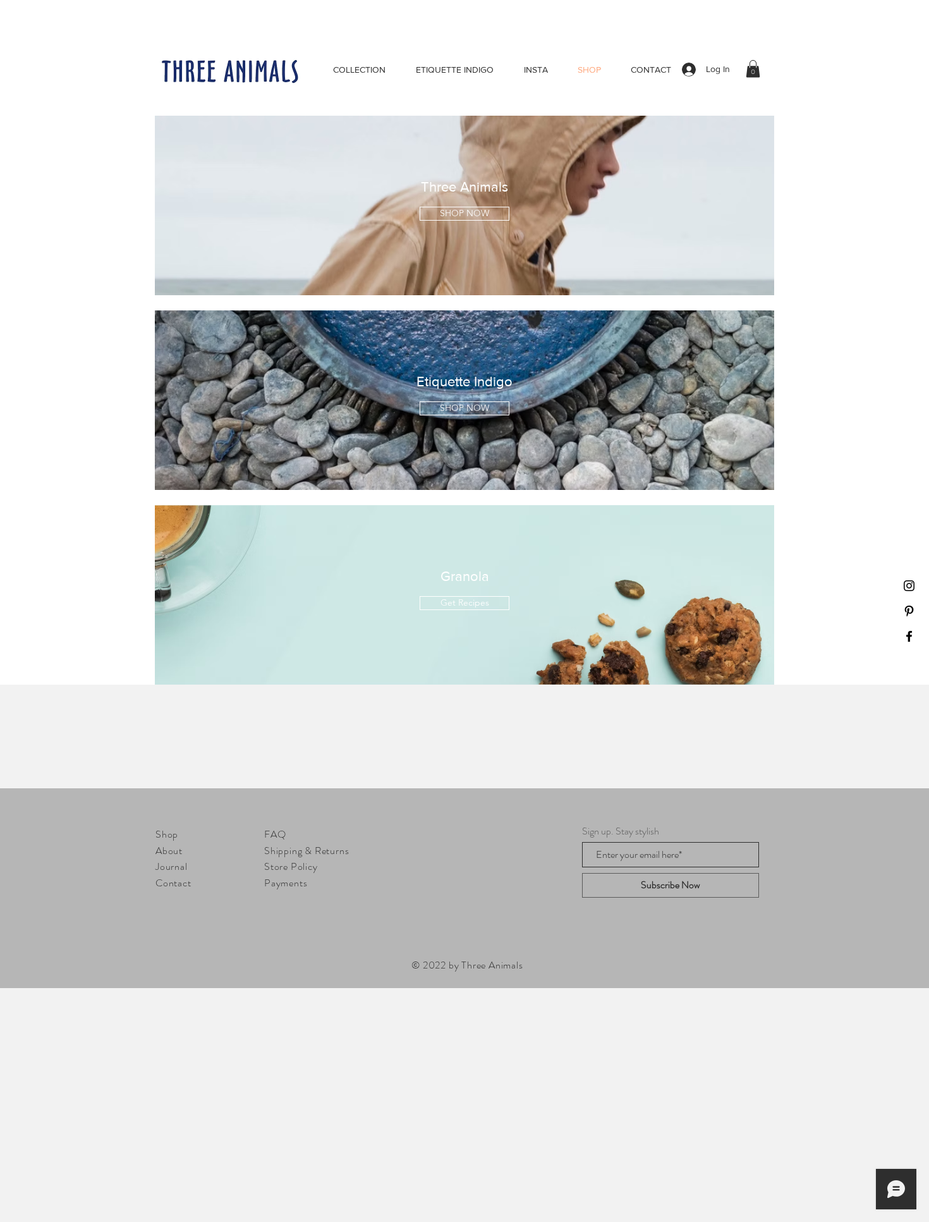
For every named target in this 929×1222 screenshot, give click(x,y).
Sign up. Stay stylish (620, 831)
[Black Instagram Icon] (909, 585)
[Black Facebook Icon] (909, 636)
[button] (753, 68)
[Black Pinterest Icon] (909, 611)
